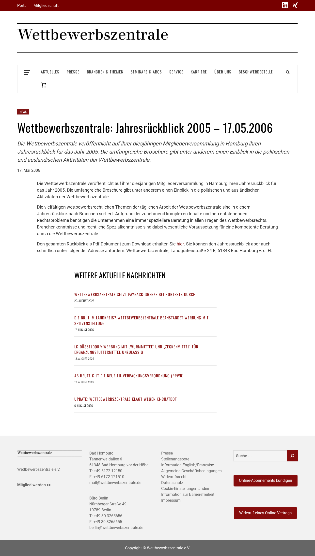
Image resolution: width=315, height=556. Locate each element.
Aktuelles (50, 72)
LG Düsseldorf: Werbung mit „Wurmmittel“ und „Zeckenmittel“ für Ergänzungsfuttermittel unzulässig (136, 349)
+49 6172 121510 (109, 476)
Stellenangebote (175, 459)
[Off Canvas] (27, 72)
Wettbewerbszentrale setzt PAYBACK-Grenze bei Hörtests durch (135, 294)
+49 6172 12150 (108, 471)
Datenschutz (172, 482)
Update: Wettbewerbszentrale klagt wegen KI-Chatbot (125, 399)
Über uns (222, 72)
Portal (22, 5)
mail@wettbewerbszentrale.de (115, 482)
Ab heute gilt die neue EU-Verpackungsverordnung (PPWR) (129, 376)
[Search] (288, 72)
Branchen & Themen (105, 72)
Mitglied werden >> (34, 485)
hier (180, 243)
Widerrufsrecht (174, 476)
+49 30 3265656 (108, 515)
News (23, 112)
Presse (73, 72)
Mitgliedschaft (46, 5)
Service (176, 72)
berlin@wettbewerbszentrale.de (116, 527)
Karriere (199, 72)
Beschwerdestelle (256, 72)
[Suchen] (292, 455)
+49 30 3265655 (108, 521)
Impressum (171, 500)
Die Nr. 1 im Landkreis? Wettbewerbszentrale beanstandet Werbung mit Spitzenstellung (141, 320)
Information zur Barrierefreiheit (187, 494)
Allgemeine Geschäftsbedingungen (191, 471)
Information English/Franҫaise (187, 465)
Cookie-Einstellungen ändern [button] (185, 488)
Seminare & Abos (146, 72)
